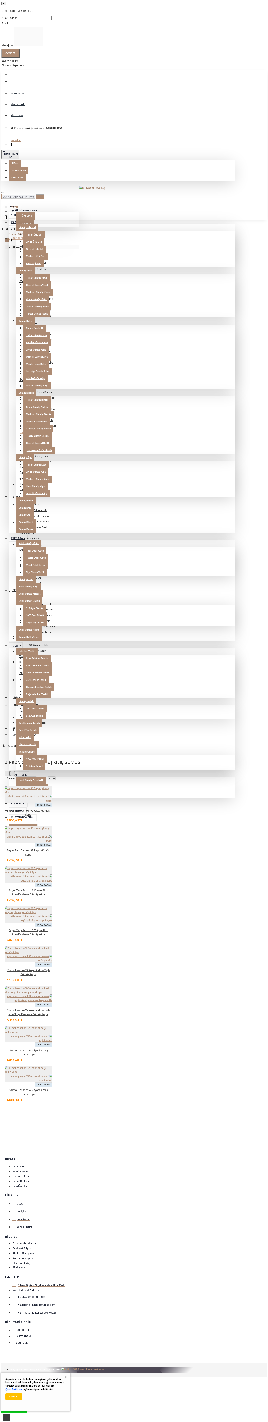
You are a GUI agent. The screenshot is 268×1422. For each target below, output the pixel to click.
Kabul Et (13, 1396)
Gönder (10, 53)
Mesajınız (7, 45)
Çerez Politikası (13, 1389)
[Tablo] (7, 773)
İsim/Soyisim (9, 18)
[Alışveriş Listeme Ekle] (3, 824)
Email (4, 23)
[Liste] (12, 773)
